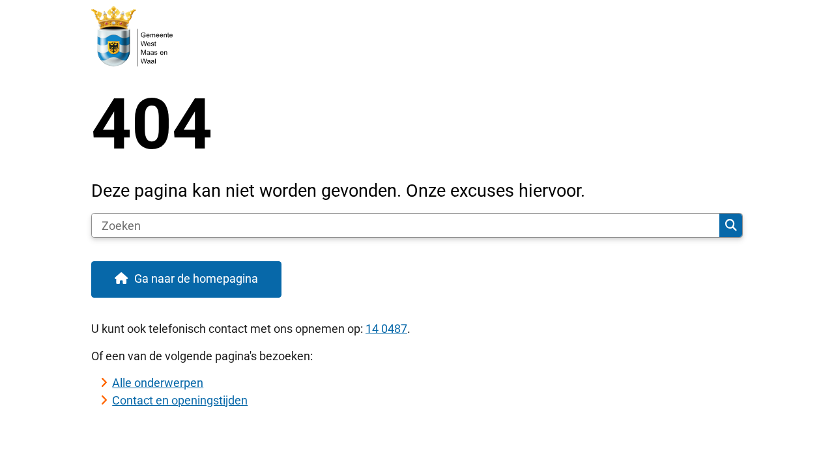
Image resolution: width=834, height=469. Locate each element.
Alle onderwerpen (157, 383)
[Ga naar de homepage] (411, 36)
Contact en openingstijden (180, 400)
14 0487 (386, 328)
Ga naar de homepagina (196, 278)
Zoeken (730, 225)
